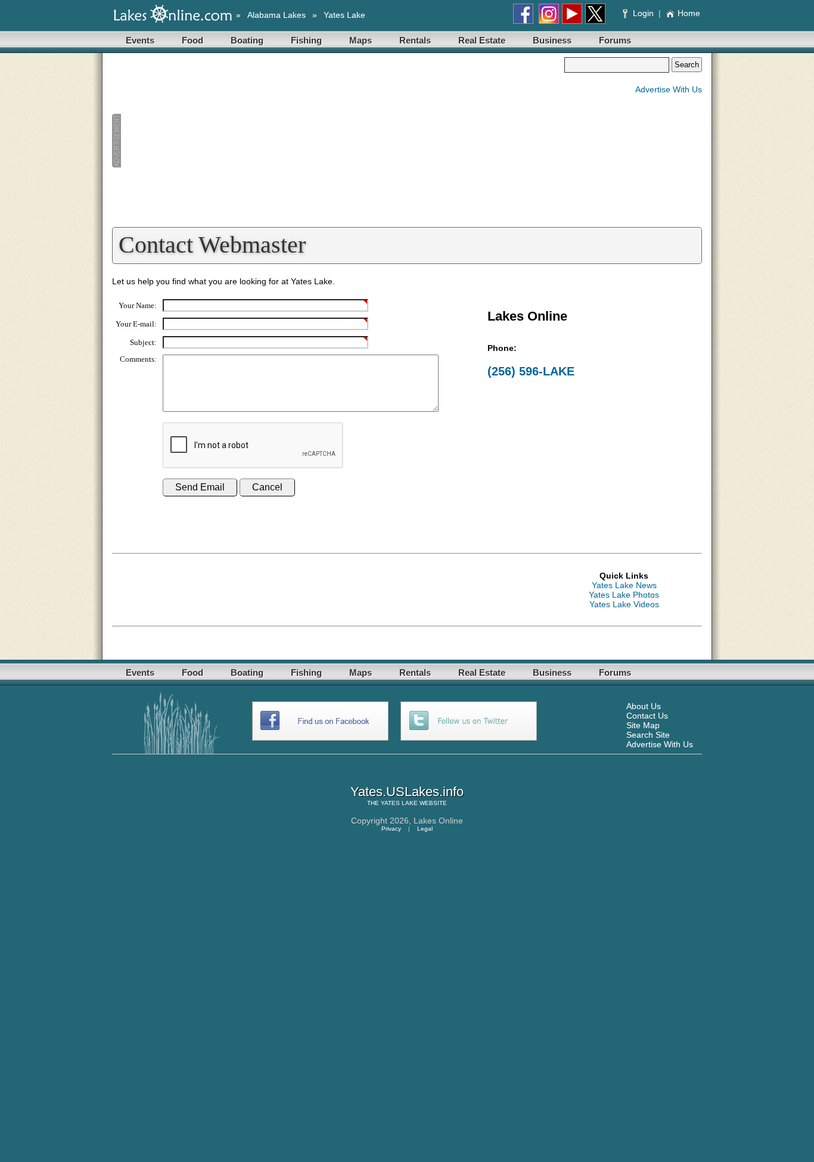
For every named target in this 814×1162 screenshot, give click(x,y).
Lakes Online (438, 820)
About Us (643, 706)
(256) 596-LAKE (530, 371)
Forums (615, 40)
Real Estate (481, 40)
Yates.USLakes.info (407, 791)
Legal (425, 828)
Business (552, 40)
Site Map (643, 725)
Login (643, 13)
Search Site (648, 735)
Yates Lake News (624, 585)
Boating (247, 40)
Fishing (306, 40)
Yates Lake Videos (624, 604)
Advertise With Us (668, 89)
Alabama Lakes (276, 15)
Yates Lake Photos (624, 594)
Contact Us (647, 715)
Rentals (415, 40)
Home (689, 13)
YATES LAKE (399, 803)
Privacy (391, 828)
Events (140, 40)
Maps (360, 40)
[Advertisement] (338, 140)
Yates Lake (344, 15)
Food (192, 40)
